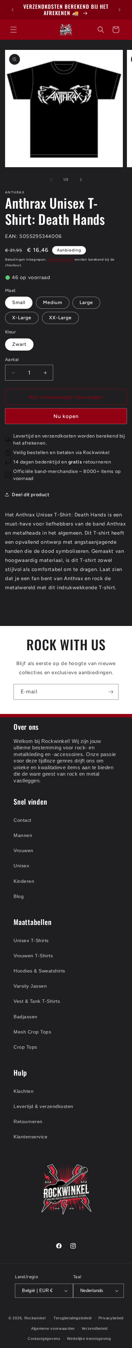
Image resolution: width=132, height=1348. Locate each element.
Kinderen (24, 881)
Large (86, 302)
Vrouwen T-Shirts (33, 955)
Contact (22, 820)
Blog (19, 896)
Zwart (19, 344)
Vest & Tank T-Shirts (37, 1001)
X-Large (21, 318)
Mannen (23, 835)
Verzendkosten (60, 259)
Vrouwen (24, 850)
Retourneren (28, 1121)
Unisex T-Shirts (31, 940)
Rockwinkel (35, 1318)
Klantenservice (30, 1136)
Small (18, 302)
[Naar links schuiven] (51, 179)
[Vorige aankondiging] (12, 9)
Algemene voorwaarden (53, 1328)
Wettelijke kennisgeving (89, 1339)
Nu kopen (66, 416)
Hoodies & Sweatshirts (39, 970)
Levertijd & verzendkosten (43, 1106)
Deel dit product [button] (30, 495)
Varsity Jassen (30, 986)
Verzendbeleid (95, 1328)
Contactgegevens (44, 1339)
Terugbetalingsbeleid (72, 1318)
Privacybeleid (111, 1318)
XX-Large (60, 318)
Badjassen (26, 1016)
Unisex (21, 865)
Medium (52, 302)
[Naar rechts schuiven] (80, 179)
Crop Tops (25, 1047)
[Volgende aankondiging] (119, 9)
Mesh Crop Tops (32, 1032)
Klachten (24, 1091)
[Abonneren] (110, 692)
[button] (13, 29)
